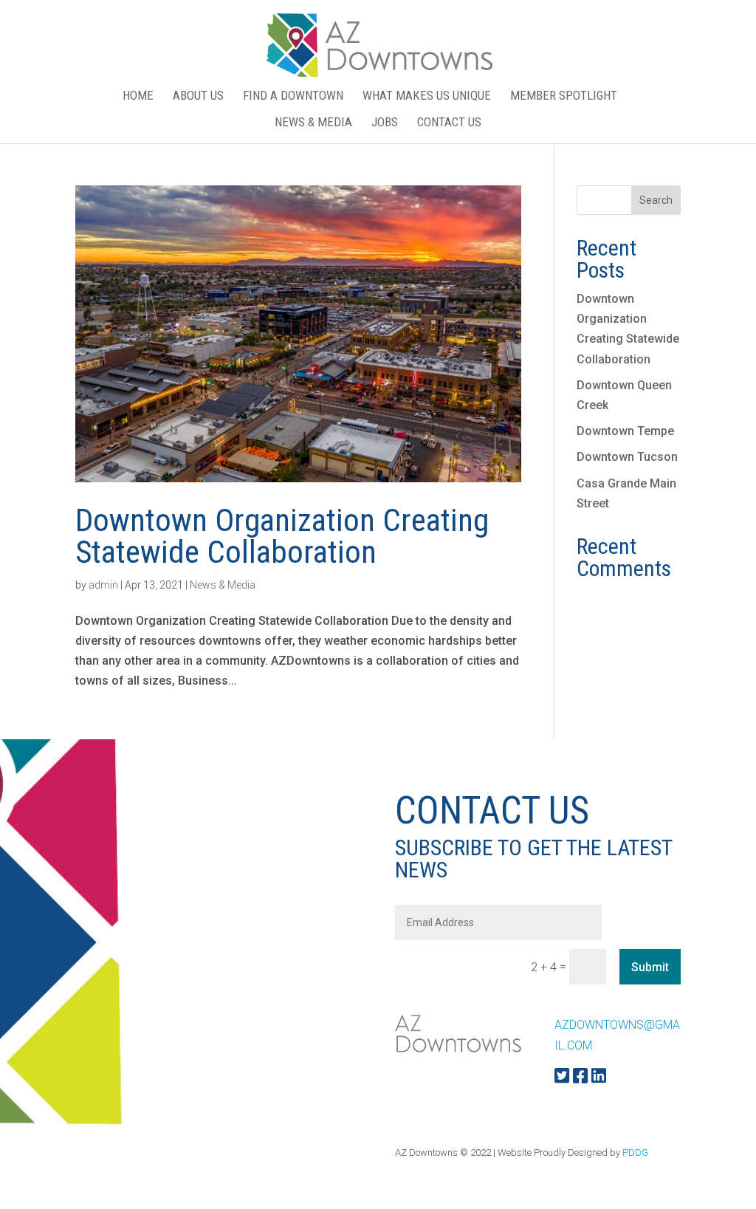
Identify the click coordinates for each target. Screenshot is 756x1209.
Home (138, 96)
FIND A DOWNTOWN (293, 96)
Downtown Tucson (627, 457)
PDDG (635, 1152)
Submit (650, 967)
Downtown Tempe (625, 431)
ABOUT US (198, 96)
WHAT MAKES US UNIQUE (426, 96)
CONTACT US (449, 123)
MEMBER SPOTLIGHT (563, 96)
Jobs (384, 123)
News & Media (222, 585)
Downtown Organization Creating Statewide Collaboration (282, 535)
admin (103, 585)
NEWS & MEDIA (313, 123)
